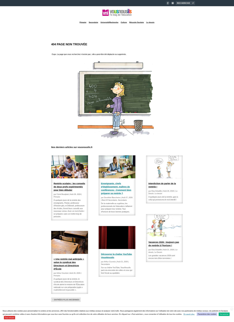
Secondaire (93, 22)
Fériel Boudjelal (63, 194)
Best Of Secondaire (109, 200)
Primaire (83, 22)
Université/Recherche (109, 22)
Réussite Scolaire (136, 22)
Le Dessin (158, 252)
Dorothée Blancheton (112, 197)
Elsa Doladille (156, 191)
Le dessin (150, 22)
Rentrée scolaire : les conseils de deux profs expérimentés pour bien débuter (69, 186)
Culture (124, 22)
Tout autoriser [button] (224, 314)
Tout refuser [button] (9, 318)
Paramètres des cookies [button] (207, 314)
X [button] (231, 309)
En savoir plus (189, 314)
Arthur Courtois (62, 273)
